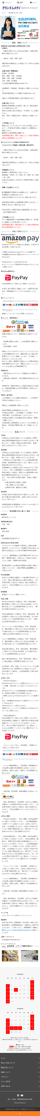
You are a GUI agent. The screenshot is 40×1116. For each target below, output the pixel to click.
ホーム (3, 12)
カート (34, 2)
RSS (9, 1099)
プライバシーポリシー (20, 1102)
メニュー (7, 2)
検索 (21, 2)
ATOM (14, 1099)
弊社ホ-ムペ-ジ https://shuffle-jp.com (15, 930)
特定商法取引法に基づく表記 (24, 1099)
